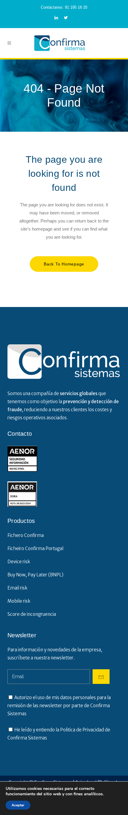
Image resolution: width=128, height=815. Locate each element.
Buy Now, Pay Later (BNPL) (35, 575)
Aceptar (18, 805)
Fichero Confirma (25, 535)
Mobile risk (18, 601)
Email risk (17, 588)
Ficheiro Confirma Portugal (35, 548)
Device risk (18, 561)
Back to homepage (64, 264)
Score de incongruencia (31, 614)
